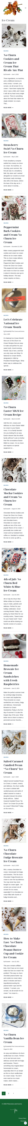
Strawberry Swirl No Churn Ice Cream (13, 148)
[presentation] (14, 36)
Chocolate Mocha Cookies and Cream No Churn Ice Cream (13, 497)
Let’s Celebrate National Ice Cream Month (13, 323)
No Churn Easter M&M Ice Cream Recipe (14, 410)
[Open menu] (25, 8)
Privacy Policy (22, 1118)
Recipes (6, 51)
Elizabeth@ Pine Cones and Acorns (14, 331)
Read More (8, 107)
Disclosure (23, 1121)
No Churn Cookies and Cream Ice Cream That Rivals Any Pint (13, 62)
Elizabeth (7, 74)
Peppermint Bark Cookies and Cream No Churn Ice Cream (13, 234)
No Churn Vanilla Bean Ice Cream (14, 1038)
